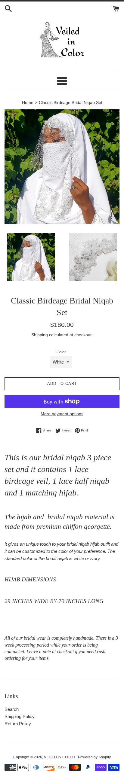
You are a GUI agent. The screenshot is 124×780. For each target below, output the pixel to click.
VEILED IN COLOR (60, 757)
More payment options (62, 413)
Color (61, 352)
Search (12, 709)
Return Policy (18, 723)
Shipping (39, 334)
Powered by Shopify (94, 757)
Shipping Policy (20, 716)
